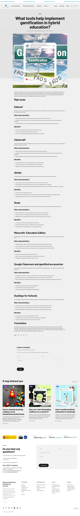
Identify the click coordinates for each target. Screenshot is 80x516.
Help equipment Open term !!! (45, 1)
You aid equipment (40, 490)
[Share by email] (27, 335)
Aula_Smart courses (56, 488)
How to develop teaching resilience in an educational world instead (13, 411)
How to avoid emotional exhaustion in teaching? (65, 410)
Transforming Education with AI (25, 1)
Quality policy (23, 488)
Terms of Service (44, 352)
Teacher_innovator (71, 487)
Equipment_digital (70, 486)
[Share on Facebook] (18, 335)
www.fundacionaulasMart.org (11, 471)
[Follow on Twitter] (6, 508)
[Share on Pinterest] (24, 335)
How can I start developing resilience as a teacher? (40, 410)
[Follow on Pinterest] (11, 508)
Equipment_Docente (71, 488)
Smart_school (70, 484)
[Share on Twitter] (21, 335)
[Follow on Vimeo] (17, 508)
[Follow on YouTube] (14, 508)
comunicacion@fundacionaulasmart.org (13, 470)
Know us (46, 6)
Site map (23, 494)
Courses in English (55, 490)
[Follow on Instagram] (9, 508)
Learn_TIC (69, 490)
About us (23, 484)
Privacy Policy (37, 352)
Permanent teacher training (28, 6)
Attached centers (24, 487)
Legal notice (23, 490)
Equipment (39, 6)
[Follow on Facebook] (3, 508)
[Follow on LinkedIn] (20, 508)
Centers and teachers (15, 6)
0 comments (50, 30)
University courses (55, 484)
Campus (55, 6)
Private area (61, 6)
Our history (23, 486)
